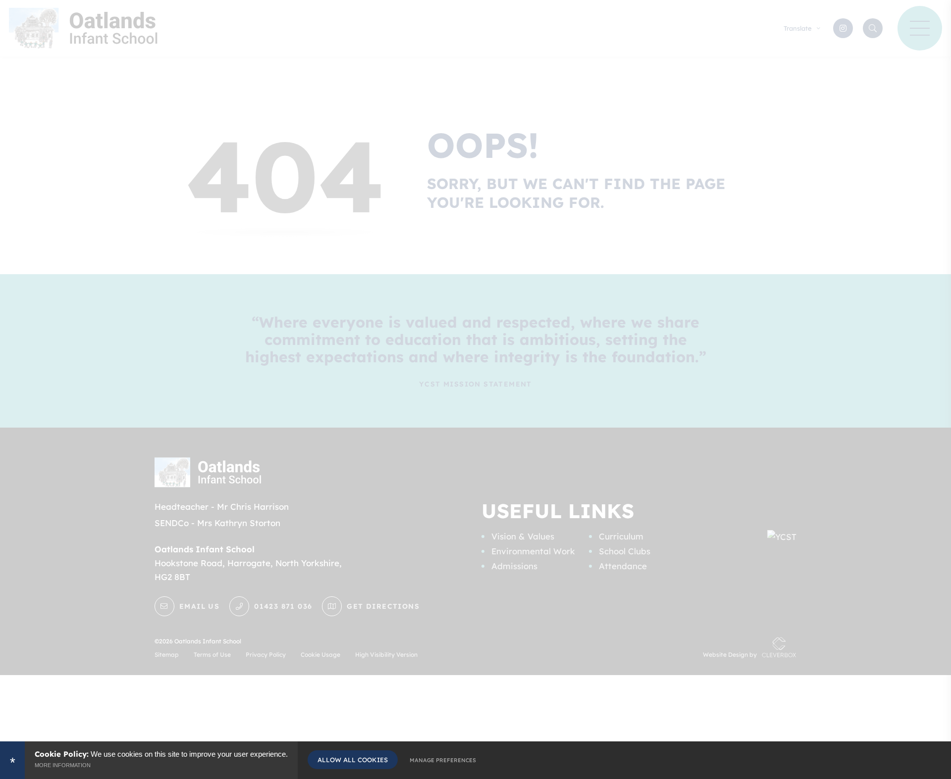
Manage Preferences (443, 760)
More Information (63, 765)
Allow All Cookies (352, 760)
